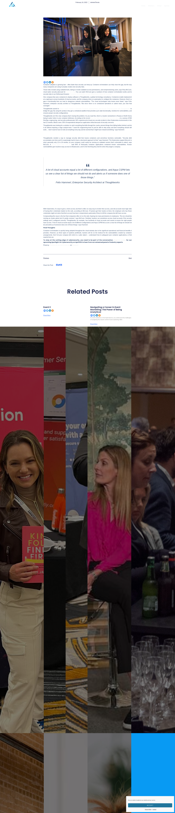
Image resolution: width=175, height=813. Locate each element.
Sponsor (166, 6)
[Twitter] (47, 82)
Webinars (151, 6)
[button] (57, 265)
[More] (52, 82)
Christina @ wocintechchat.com (59, 245)
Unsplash (75, 245)
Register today (120, 240)
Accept (150, 805)
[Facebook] (44, 82)
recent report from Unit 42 (61, 144)
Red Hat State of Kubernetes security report (104, 118)
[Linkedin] (50, 82)
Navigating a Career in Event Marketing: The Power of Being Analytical (106, 309)
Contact (154, 809)
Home (143, 6)
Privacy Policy (148, 809)
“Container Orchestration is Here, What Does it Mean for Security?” (91, 94)
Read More (46, 315)
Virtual (159, 6)
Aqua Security (70, 92)
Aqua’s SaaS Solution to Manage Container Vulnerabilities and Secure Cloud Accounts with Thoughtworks (94, 108)
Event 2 (47, 307)
